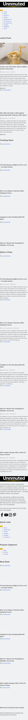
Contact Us (7, 537)
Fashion (6, 533)
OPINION (6, 26)
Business (6, 15)
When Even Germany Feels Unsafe (12, 707)
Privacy (6, 552)
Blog (5, 550)
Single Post (7, 529)
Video (5, 28)
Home (5, 12)
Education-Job (8, 23)
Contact (6, 554)
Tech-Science (7, 21)
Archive (6, 531)
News (5, 13)
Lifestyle (6, 25)
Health (3, 606)
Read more (3, 88)
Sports (5, 17)
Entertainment (7, 19)
